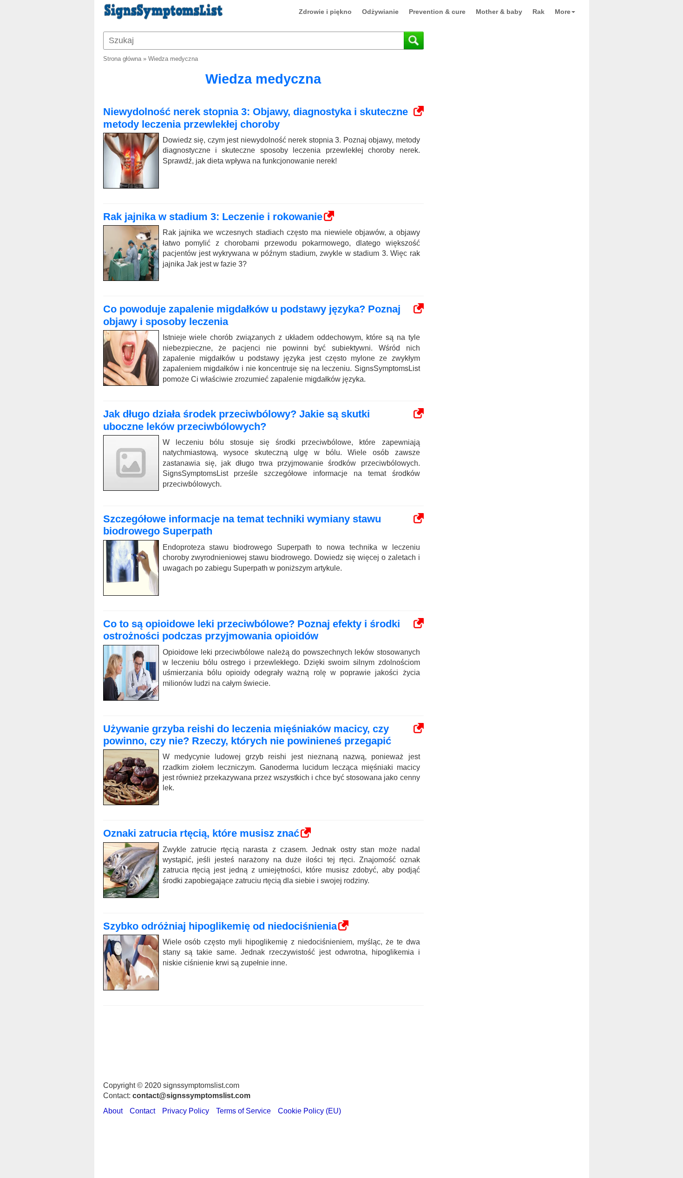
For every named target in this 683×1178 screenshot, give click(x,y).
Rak (538, 11)
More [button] (563, 11)
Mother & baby (499, 11)
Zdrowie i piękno (325, 11)
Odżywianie (380, 11)
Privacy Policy (185, 1111)
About (113, 1111)
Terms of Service (243, 1111)
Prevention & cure (437, 11)
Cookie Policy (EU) (309, 1111)
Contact (142, 1111)
